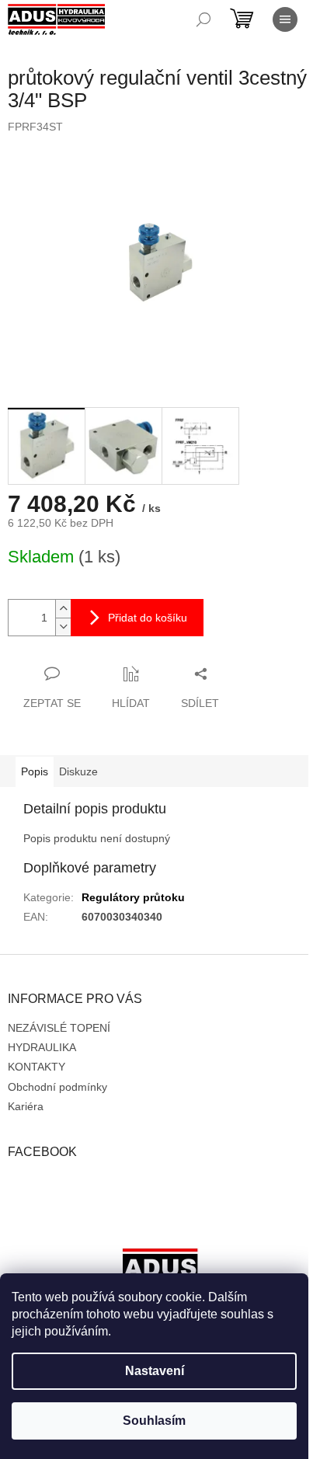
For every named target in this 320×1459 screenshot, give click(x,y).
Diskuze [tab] (78, 771)
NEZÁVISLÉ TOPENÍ (59, 1028)
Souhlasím (154, 1420)
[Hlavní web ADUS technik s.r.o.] (160, 1272)
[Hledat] (203, 19)
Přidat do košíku (147, 617)
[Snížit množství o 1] (63, 626)
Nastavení (154, 1370)
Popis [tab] (34, 771)
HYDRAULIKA (42, 1047)
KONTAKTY (36, 1066)
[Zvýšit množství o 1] (63, 609)
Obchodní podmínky (57, 1087)
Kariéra (25, 1106)
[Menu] (285, 19)
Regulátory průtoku (133, 897)
